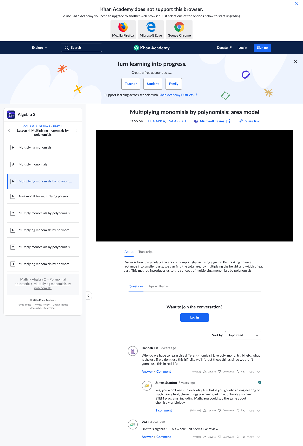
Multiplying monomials (35, 147)
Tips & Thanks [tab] (158, 286)
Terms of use (24, 304)
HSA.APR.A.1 (176, 121)
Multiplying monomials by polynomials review (45, 264)
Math (24, 279)
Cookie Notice (60, 304)
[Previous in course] (9, 130)
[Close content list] (89, 295)
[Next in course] (76, 130)
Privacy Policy (41, 304)
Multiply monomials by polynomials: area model (45, 213)
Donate (222, 47)
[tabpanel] (194, 265)
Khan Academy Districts (176, 95)
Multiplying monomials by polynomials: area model (45, 181)
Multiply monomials (33, 164)
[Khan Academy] (152, 48)
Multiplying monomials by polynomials (45, 230)
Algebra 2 (39, 279)
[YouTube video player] (194, 185)
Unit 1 (57, 126)
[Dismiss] (296, 3)
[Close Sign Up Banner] (295, 61)
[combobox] (243, 335)
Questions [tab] (136, 286)
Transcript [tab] (146, 251)
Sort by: (217, 335)
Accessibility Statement (42, 308)
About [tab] (129, 251)
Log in (242, 47)
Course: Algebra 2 (36, 126)
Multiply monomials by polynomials (44, 247)
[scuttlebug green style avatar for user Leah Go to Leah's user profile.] (132, 424)
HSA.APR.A (156, 121)
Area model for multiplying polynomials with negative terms (45, 196)
